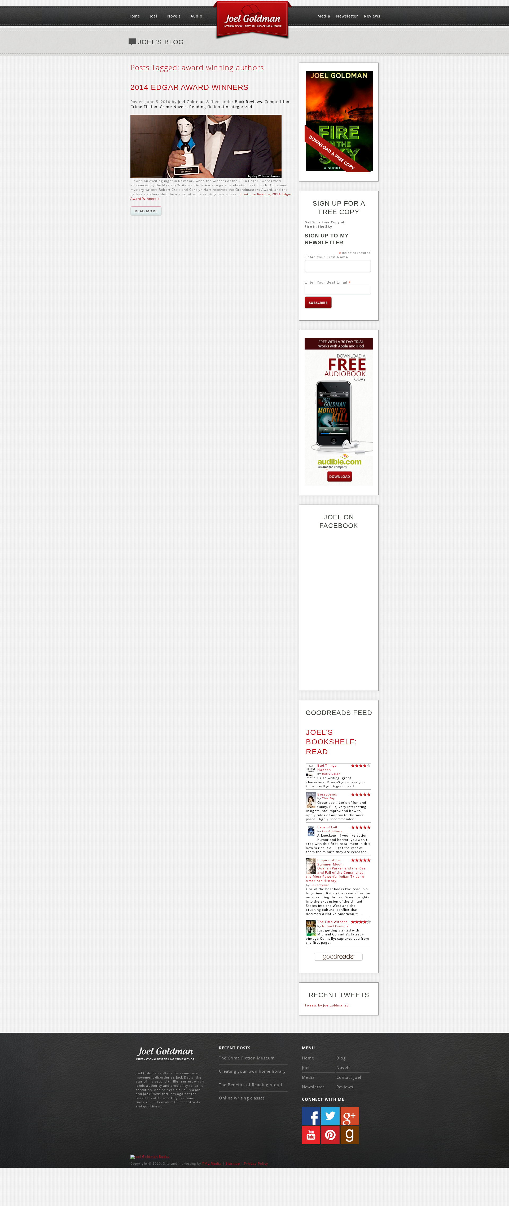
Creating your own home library (252, 1071)
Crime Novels (173, 106)
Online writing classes (242, 1098)
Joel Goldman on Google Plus (350, 1116)
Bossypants (327, 794)
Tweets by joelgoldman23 (327, 1005)
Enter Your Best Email (328, 282)
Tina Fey (328, 798)
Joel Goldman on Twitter (330, 1116)
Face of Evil (327, 827)
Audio (196, 16)
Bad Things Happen (327, 767)
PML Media (211, 1163)
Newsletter (347, 16)
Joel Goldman (191, 101)
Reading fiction (204, 106)
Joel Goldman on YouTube (311, 1135)
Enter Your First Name (326, 257)
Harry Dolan (331, 773)
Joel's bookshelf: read (331, 742)
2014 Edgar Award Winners (189, 87)
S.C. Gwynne (320, 885)
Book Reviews (248, 101)
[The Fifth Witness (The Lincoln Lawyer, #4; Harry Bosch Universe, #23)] (311, 935)
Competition (277, 101)
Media (324, 16)
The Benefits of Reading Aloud (250, 1084)
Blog (341, 1058)
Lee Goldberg (332, 831)
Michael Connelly (335, 926)
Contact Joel (348, 1077)
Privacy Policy (256, 1163)
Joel (153, 16)
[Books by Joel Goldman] (149, 1156)
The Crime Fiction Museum (247, 1058)
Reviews (372, 16)
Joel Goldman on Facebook (311, 1116)
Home (134, 16)
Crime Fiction (143, 106)
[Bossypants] (311, 807)
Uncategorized (237, 106)
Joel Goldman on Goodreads (350, 1135)
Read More (146, 211)
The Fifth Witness (332, 922)
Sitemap (233, 1163)
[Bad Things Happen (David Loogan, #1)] (311, 778)
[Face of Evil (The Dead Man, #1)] (311, 834)
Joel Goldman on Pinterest (330, 1135)
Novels (174, 16)
